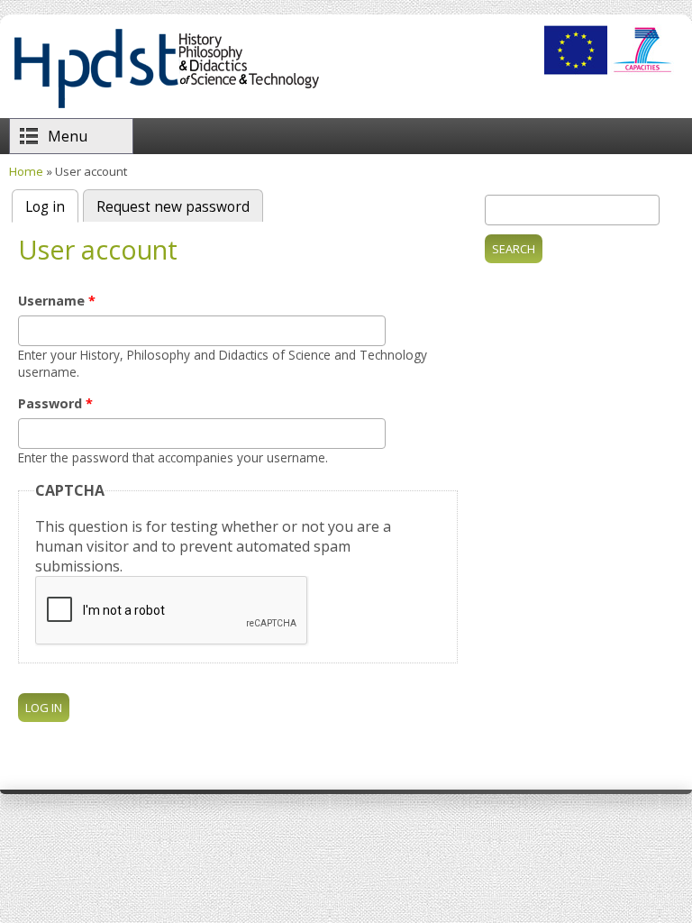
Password (55, 403)
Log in (51, 206)
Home (26, 171)
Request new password (173, 206)
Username (57, 300)
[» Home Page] (166, 108)
